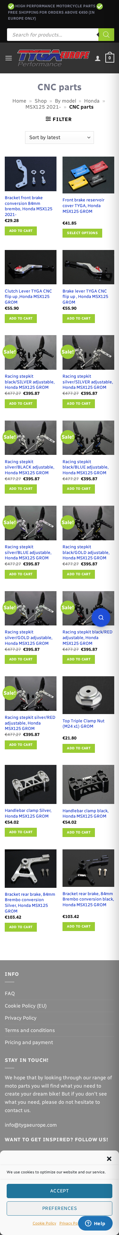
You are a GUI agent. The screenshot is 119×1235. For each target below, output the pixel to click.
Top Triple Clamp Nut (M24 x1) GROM (83, 723)
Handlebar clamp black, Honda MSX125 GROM (86, 813)
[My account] (98, 58)
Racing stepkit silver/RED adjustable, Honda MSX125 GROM (30, 723)
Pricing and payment (29, 1042)
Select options (82, 233)
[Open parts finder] (101, 617)
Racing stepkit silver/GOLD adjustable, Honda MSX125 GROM (28, 637)
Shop (41, 101)
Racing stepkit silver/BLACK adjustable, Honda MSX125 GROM (29, 467)
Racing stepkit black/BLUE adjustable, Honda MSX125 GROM (86, 467)
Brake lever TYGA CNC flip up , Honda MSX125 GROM (85, 296)
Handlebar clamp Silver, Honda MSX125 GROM (28, 813)
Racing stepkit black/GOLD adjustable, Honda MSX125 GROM (86, 552)
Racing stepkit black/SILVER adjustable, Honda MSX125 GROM (30, 382)
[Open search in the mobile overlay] (60, 34)
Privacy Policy (71, 1223)
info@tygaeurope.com (31, 1125)
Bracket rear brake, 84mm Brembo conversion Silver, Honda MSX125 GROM (30, 903)
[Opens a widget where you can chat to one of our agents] (95, 1224)
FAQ (10, 993)
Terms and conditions (30, 1030)
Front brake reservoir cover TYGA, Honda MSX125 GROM (83, 205)
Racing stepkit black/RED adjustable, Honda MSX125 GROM (88, 637)
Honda (92, 101)
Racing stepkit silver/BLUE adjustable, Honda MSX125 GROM (28, 552)
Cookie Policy (44, 1223)
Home (19, 101)
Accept (59, 1191)
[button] (109, 1159)
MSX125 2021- (43, 107)
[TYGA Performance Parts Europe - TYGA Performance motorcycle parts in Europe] (53, 58)
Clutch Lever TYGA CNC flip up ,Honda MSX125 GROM (28, 296)
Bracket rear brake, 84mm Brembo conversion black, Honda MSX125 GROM (88, 899)
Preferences (59, 1208)
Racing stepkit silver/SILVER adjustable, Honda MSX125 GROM (88, 382)
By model (65, 101)
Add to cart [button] (21, 231)
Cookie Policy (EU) (26, 1006)
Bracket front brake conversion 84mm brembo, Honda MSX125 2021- (28, 206)
